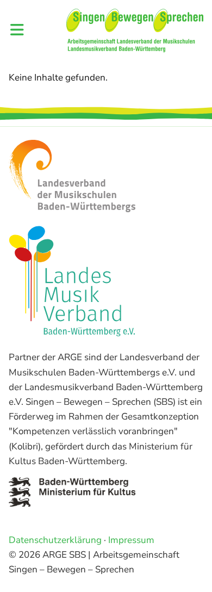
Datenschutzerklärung (55, 540)
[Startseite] (134, 30)
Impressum (131, 540)
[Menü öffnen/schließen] (17, 31)
